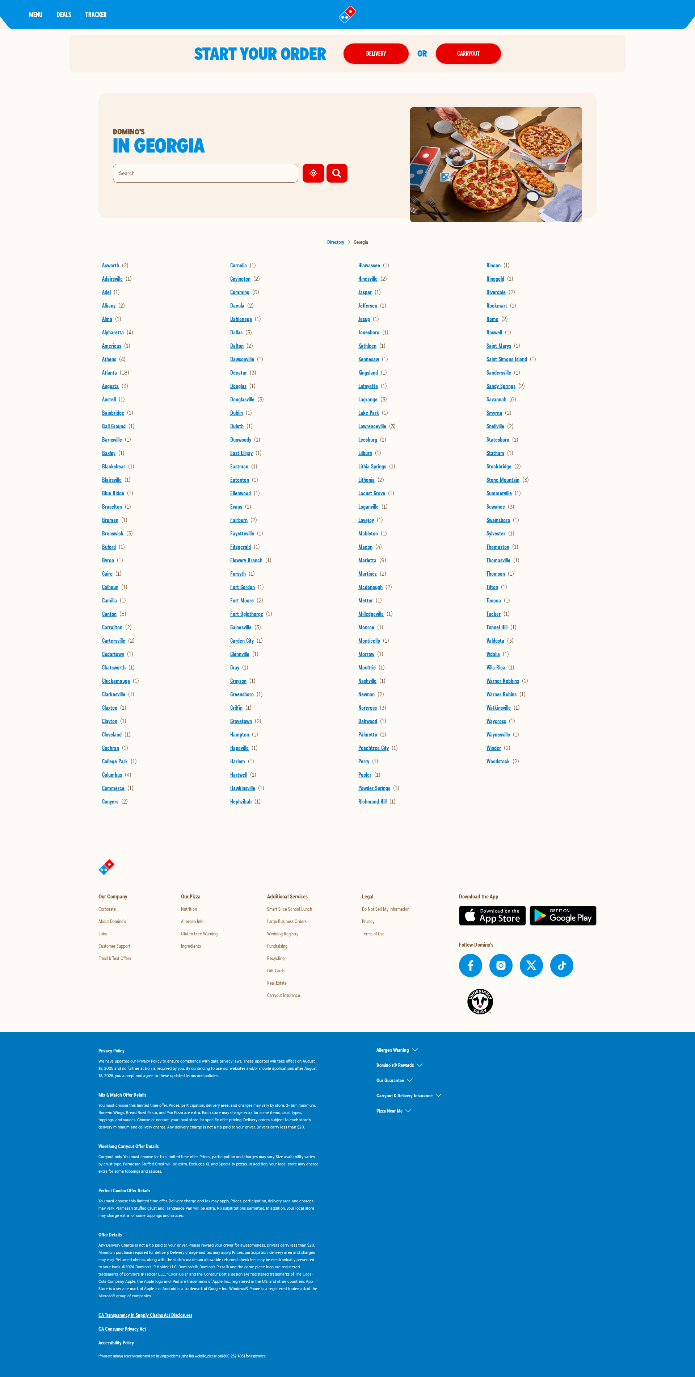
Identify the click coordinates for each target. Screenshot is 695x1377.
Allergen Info (192, 921)
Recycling (276, 958)
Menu (35, 14)
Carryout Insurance (283, 995)
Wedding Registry (282, 933)
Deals (64, 14)
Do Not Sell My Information (385, 909)
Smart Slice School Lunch (289, 909)
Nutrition (189, 909)
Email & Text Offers (114, 958)
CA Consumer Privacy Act (122, 1329)
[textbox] (208, 1356)
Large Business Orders (287, 921)
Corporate (107, 909)
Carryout (468, 53)
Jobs (102, 933)
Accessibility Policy (116, 1342)
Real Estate (277, 983)
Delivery (376, 53)
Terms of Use (373, 933)
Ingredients (191, 946)
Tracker (96, 14)
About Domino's (112, 921)
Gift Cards (276, 970)
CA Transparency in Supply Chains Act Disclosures (145, 1315)
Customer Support (114, 946)
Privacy (368, 921)
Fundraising (277, 946)
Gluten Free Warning (199, 933)
